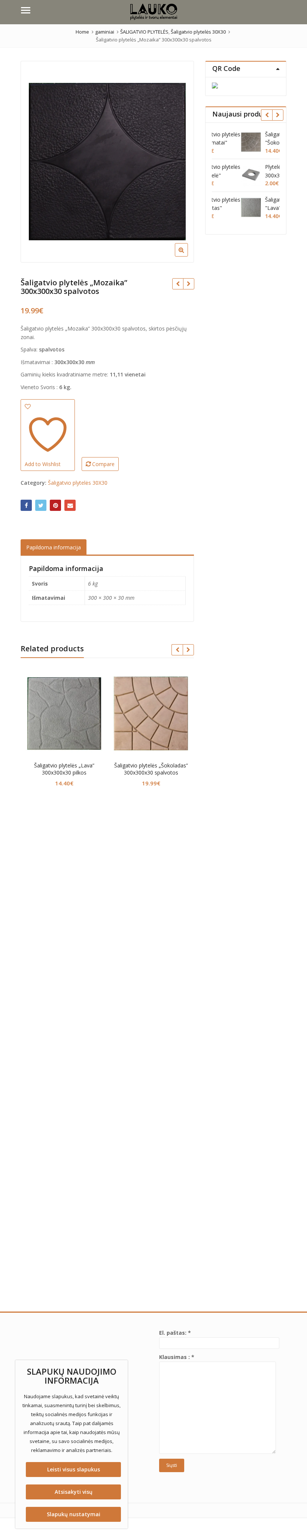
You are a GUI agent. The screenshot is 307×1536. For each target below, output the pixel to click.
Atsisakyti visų (73, 1491)
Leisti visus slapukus (73, 1469)
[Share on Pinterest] (55, 505)
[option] (107, 162)
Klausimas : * (176, 1356)
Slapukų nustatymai (73, 1514)
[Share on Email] (70, 505)
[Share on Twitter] (40, 505)
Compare (103, 464)
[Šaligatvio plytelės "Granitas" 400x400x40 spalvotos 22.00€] (188, 283)
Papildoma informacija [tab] (53, 547)
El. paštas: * (175, 1332)
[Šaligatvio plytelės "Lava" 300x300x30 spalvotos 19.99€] (177, 283)
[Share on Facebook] (26, 505)
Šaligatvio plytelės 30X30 (77, 482)
